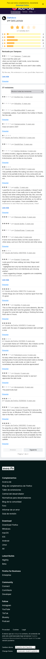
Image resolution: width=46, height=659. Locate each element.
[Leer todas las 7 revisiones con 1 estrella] (24, 46)
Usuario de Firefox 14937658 (15, 253)
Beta (4, 564)
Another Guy (18, 97)
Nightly (5, 560)
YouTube (6, 609)
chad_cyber (18, 237)
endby (16, 187)
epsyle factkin (19, 224)
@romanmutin (19, 387)
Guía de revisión (9, 514)
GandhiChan (18, 144)
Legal (24, 630)
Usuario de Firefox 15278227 (15, 169)
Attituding (17, 103)
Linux (4, 545)
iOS (3, 537)
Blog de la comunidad (11, 502)
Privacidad (6, 630)
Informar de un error (11, 510)
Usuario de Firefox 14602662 (15, 425)
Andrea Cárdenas (20, 151)
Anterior (13, 450)
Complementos (9, 478)
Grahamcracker (19, 124)
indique (16, 634)
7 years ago (26, 56)
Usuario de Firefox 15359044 (15, 401)
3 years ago (28, 97)
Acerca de (6, 482)
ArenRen (17, 305)
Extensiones (15, 12)
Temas (24, 12)
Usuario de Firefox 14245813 (15, 325)
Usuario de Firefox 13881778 (15, 291)
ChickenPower (19, 230)
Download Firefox (10, 525)
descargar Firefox (22, 5)
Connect (6, 586)
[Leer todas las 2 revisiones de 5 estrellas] (24, 34)
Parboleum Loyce (20, 355)
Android (5, 541)
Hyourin (17, 373)
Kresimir (17, 259)
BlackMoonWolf (19, 110)
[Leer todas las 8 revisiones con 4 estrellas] (24, 37)
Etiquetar (5, 81)
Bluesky (5, 617)
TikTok (5, 613)
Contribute (7, 590)
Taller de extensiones (11, 490)
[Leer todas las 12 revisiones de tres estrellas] (24, 40)
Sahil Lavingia (17, 20)
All (3, 549)
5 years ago (30, 110)
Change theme (7, 651)
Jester (16, 407)
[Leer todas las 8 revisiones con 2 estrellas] (24, 43)
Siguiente (33, 450)
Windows (6, 529)
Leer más (5, 76)
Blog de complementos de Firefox (17, 486)
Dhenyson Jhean (20, 217)
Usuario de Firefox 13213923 (15, 341)
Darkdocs (11, 18)
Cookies (16, 630)
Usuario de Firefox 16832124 (15, 138)
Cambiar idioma (7, 647)
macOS (5, 533)
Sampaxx (17, 56)
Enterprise (6, 575)
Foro (4, 506)
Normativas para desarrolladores (16, 498)
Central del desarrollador (13, 494)
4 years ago (26, 103)
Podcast (6, 621)
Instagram (6, 605)
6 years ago (27, 237)
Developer (6, 594)
